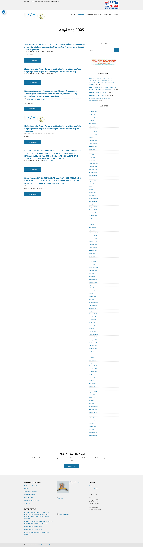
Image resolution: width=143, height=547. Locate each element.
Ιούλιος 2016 (92, 418)
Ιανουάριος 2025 (93, 166)
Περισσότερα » (33, 60)
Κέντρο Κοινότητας (29, 497)
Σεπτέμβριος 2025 (93, 143)
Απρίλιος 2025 (92, 158)
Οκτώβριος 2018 (93, 366)
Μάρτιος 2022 (92, 264)
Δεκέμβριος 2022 (93, 238)
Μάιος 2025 (91, 155)
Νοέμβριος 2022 (93, 241)
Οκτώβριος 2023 (93, 210)
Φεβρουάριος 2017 (93, 406)
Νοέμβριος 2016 (93, 412)
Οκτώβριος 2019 (93, 345)
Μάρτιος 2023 (92, 230)
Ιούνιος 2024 (92, 186)
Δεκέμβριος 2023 (93, 204)
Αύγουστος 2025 (93, 146)
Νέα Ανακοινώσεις (49, 98)
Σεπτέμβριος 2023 (93, 212)
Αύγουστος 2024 (93, 181)
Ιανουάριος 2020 (93, 337)
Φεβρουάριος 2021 (93, 302)
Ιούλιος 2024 (92, 184)
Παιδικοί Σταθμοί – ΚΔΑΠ (30, 486)
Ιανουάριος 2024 (93, 201)
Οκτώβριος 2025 (93, 140)
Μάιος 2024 (91, 189)
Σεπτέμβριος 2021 (93, 282)
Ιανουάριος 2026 (93, 132)
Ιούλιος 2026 (92, 114)
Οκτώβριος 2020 (93, 314)
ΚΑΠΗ (26, 489)
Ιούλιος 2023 (92, 218)
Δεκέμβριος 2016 (93, 409)
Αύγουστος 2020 (93, 319)
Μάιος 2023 (91, 224)
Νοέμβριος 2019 (93, 342)
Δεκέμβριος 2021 (93, 273)
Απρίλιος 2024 (92, 192)
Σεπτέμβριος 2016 (93, 415)
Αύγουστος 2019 (93, 348)
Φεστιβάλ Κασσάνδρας (29, 494)
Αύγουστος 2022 (93, 250)
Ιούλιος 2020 (92, 322)
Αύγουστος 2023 (93, 215)
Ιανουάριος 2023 (93, 236)
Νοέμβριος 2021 (93, 276)
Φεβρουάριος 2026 (93, 129)
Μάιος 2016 (91, 423)
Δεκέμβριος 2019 (93, 340)
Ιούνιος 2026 (92, 117)
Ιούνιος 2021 (92, 291)
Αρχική (73, 14)
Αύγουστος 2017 (93, 392)
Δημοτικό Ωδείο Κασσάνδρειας (31, 500)
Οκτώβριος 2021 (93, 279)
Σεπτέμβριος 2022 (93, 247)
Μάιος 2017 (91, 400)
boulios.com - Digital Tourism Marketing (41, 545)
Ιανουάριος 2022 (93, 270)
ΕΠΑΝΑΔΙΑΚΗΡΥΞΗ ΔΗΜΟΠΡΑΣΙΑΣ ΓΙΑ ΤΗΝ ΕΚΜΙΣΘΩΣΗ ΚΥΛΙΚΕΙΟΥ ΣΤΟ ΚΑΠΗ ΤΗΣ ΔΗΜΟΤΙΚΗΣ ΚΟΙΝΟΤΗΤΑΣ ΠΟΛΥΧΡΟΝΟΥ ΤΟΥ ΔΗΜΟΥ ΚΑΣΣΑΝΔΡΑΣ (52, 180)
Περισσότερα (71, 466)
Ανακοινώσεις (81, 14)
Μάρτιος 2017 (92, 403)
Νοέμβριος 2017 (93, 386)
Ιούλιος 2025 (92, 149)
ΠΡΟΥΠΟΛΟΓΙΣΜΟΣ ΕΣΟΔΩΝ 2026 (98, 92)
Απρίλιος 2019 (92, 360)
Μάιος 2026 (91, 120)
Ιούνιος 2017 (92, 397)
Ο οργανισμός (92, 486)
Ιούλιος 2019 (92, 351)
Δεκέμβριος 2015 (93, 429)
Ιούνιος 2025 (92, 152)
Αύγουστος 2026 (93, 111)
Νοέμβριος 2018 (93, 363)
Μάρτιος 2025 (92, 160)
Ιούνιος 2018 (92, 377)
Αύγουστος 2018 (93, 371)
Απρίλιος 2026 (92, 123)
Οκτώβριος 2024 (93, 175)
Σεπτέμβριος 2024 (93, 178)
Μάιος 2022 (91, 259)
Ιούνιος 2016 (92, 421)
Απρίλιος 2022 (92, 262)
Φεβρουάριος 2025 (93, 163)
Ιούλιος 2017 (92, 395)
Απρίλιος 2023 (92, 227)
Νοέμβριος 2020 (93, 311)
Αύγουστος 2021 (93, 285)
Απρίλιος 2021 (92, 296)
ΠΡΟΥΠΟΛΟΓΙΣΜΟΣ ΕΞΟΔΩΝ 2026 (98, 95)
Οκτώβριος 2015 (93, 435)
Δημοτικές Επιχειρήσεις (94, 14)
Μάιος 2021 (91, 293)
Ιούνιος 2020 (92, 325)
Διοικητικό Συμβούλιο (94, 489)
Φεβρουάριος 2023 (93, 233)
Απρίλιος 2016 (92, 426)
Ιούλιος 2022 (92, 253)
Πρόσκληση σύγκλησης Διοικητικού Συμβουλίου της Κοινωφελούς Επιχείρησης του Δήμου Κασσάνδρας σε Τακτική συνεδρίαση (52, 70)
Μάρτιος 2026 (92, 126)
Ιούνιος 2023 (92, 221)
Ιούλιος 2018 (92, 374)
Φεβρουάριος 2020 (93, 334)
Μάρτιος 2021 (92, 299)
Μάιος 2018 (91, 380)
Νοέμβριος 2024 (93, 172)
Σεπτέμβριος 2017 (93, 389)
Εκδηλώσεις (107, 14)
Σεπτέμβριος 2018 (93, 368)
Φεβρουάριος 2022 (93, 267)
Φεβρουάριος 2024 (93, 198)
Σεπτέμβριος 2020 (93, 317)
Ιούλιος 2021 (92, 288)
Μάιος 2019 (91, 357)
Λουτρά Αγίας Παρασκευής (30, 491)
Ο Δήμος (115, 14)
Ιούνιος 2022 (92, 256)
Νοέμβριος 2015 (93, 432)
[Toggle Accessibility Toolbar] (4, 12)
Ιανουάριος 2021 (93, 305)
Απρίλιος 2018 (92, 383)
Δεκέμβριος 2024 (93, 169)
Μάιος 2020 (91, 328)
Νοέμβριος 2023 (93, 207)
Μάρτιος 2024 (92, 195)
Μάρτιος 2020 (92, 331)
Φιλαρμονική (27, 503)
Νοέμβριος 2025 (93, 137)
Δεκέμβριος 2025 (93, 134)
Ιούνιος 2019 (92, 354)
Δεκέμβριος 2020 (93, 308)
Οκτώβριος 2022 (93, 244)
